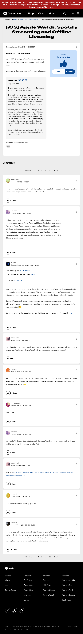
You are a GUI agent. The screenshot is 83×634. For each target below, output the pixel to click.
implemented (63, 56)
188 (50, 170)
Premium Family (68, 590)
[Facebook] (21, 610)
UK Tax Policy (21, 630)
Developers (28, 585)
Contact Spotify (49, 595)
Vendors (27, 600)
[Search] (64, 13)
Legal (6, 626)
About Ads (47, 626)
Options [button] (76, 47)
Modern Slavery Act (10, 630)
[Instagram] (7, 610)
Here (32, 274)
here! (71, 313)
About (7, 580)
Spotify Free (66, 600)
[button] (58, 71)
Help (31, 13)
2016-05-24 (17, 280)
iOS (8, 146)
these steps (75, 4)
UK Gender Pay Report (32, 630)
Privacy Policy (27, 626)
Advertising (28, 590)
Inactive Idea (25, 270)
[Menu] (78, 13)
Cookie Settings (38, 626)
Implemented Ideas (31, 19)
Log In (71, 13)
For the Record (10, 590)
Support (46, 580)
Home (15, 19)
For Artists (28, 580)
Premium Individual (69, 580)
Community (15, 13)
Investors (27, 595)
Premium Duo (67, 585)
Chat (41, 13)
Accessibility (55, 626)
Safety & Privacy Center (16, 626)
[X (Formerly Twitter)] (14, 610)
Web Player (47, 585)
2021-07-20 (22, 80)
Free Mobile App (49, 590)
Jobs (7, 585)
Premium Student (68, 595)
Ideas (51, 13)
